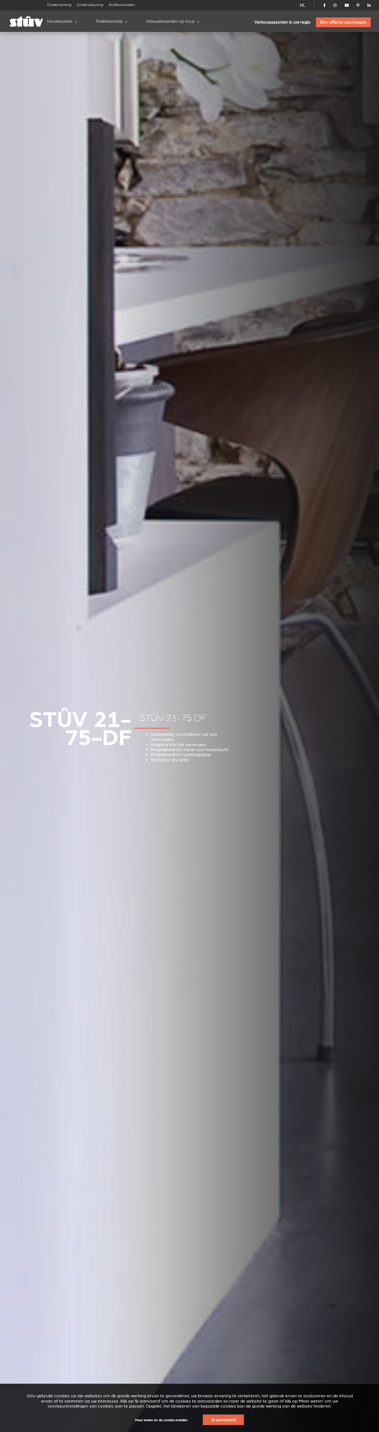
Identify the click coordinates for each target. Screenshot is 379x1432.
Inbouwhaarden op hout (170, 21)
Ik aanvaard (223, 1419)
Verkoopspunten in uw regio (282, 22)
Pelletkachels (109, 21)
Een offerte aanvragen (343, 22)
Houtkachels (59, 21)
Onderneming (59, 5)
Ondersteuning (90, 5)
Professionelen (122, 5)
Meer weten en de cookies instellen (161, 1420)
